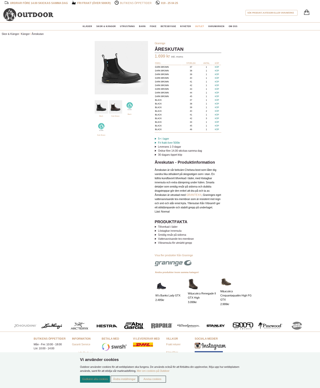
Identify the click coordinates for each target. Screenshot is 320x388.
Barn (142, 26)
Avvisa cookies (152, 379)
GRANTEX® (194, 194)
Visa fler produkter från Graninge (174, 255)
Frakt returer (173, 344)
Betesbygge (168, 26)
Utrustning (127, 26)
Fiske (153, 26)
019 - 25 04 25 (169, 3)
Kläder (87, 26)
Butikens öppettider (136, 3)
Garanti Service (81, 344)
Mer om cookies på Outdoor (153, 370)
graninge (160, 43)
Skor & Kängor (106, 26)
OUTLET (199, 26)
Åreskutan (38, 34)
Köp (217, 67)
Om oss (233, 26)
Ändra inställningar (124, 379)
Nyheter (185, 26)
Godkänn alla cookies (95, 379)
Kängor (25, 34)
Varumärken (216, 26)
